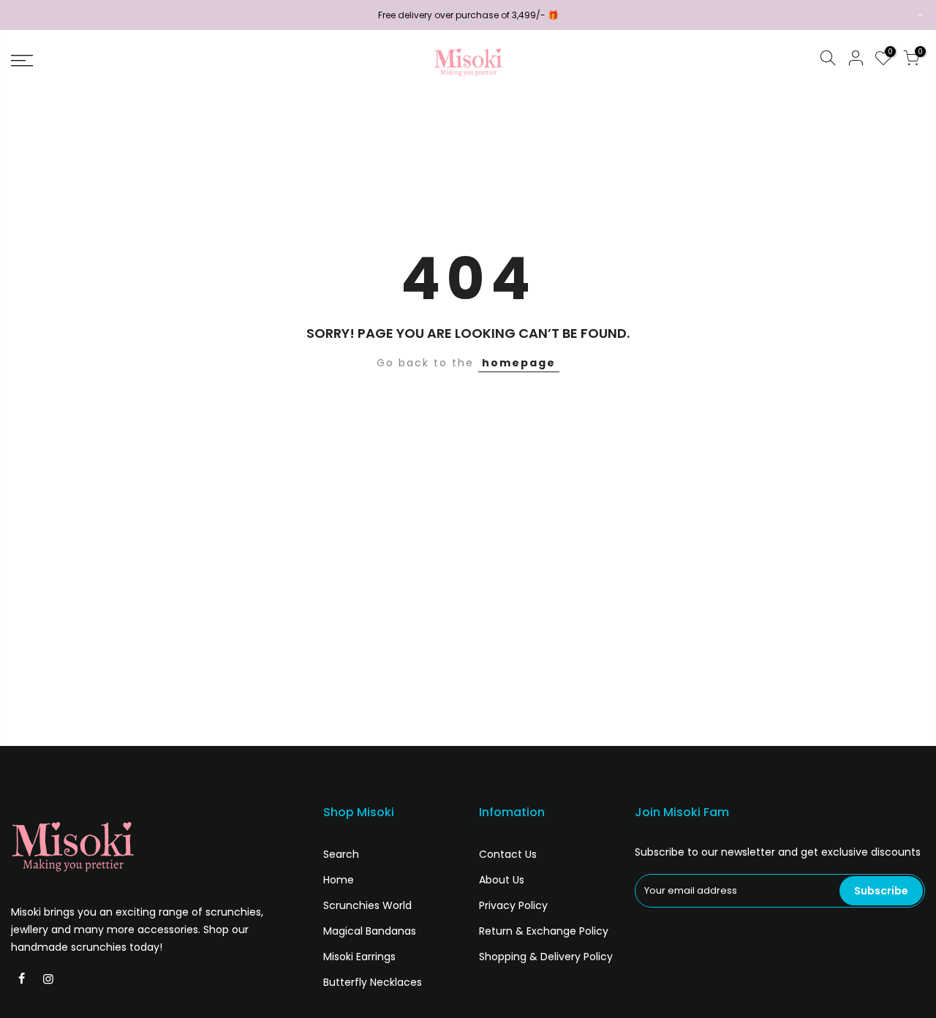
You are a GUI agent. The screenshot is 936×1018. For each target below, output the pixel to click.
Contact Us (508, 854)
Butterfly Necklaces (372, 982)
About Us (501, 879)
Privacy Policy (513, 905)
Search (341, 854)
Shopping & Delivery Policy (546, 956)
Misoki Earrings (359, 956)
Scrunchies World (367, 905)
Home (338, 879)
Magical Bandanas (369, 931)
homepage (519, 362)
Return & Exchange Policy (543, 931)
